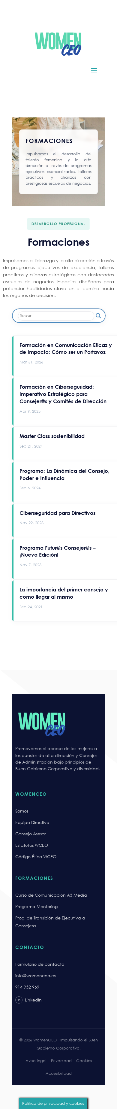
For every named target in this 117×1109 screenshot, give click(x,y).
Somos (21, 811)
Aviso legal (36, 1060)
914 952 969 (27, 987)
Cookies (84, 1060)
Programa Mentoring (36, 906)
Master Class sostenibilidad (52, 436)
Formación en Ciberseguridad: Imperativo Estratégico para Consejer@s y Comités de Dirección (63, 394)
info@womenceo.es (35, 975)
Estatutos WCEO (31, 845)
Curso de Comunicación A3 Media (51, 895)
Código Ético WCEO (35, 856)
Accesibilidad (59, 1073)
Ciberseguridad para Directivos (57, 513)
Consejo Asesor (30, 834)
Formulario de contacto (39, 964)
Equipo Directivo (32, 822)
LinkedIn (30, 1000)
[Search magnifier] (98, 315)
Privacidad (61, 1060)
